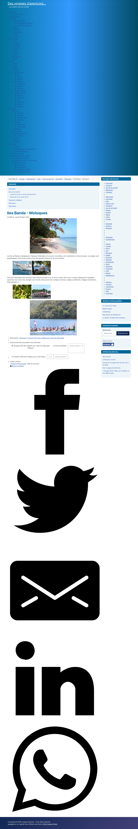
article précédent (60, 346)
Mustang (109, 228)
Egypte (108, 289)
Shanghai (109, 224)
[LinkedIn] (55, 680)
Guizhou (109, 226)
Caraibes (109, 192)
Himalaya (109, 206)
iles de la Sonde (111, 208)
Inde (107, 201)
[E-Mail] (55, 590)
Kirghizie (109, 257)
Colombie (109, 293)
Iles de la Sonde (14, 192)
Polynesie (109, 183)
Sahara (108, 210)
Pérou (108, 248)
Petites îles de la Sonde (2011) (19, 197)
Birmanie (109, 253)
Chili (107, 271)
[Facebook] (55, 411)
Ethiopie (109, 282)
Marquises (109, 190)
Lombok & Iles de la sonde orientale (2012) (23, 194)
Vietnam (109, 284)
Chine (108, 217)
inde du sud (110, 203)
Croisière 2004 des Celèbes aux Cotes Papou (29, 357)
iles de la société (112, 188)
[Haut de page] (134, 826)
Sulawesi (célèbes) (15, 200)
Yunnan (108, 219)
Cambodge (110, 287)
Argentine (109, 269)
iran (107, 251)
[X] (55, 501)
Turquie (108, 246)
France (108, 244)
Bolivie (108, 273)
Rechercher (107, 330)
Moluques (12, 203)
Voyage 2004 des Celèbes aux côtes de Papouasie (46, 338)
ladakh (108, 255)
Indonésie (12, 189)
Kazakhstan (110, 262)
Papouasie (12, 206)
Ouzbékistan (110, 239)
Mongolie (109, 266)
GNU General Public (50, 824)
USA (107, 291)
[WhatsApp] (55, 769)
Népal (108, 215)
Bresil (108, 264)
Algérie (108, 212)
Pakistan (109, 260)
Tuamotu (109, 185)
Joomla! (10, 824)
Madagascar (110, 275)
